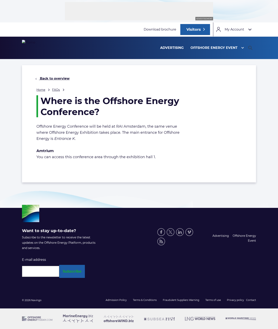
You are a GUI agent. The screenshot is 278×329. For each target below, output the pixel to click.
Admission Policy (116, 300)
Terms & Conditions (145, 300)
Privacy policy (235, 300)
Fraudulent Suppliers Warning (181, 300)
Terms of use (213, 300)
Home (40, 90)
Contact (251, 300)
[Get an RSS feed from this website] (161, 241)
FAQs (56, 90)
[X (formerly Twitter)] (170, 232)
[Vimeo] (189, 232)
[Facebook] (161, 232)
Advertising (172, 48)
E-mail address (34, 260)
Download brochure (160, 29)
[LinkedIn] (180, 232)
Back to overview (54, 78)
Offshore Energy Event (214, 48)
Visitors (193, 29)
